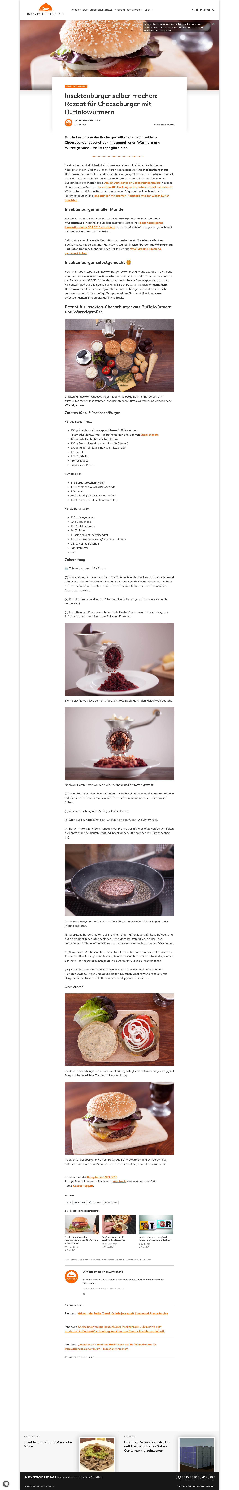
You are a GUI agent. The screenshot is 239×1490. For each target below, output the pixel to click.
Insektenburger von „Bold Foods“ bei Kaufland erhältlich (155, 1238)
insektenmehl (135, 1260)
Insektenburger (98, 1260)
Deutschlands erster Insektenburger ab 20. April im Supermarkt (81, 1240)
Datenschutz (184, 1486)
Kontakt (210, 1486)
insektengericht (117, 1260)
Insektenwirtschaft (40, 1477)
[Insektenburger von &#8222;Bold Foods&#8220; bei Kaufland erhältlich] (156, 1224)
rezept (147, 1260)
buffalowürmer (80, 1260)
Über (147, 10)
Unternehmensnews (101, 10)
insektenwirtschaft (88, 121)
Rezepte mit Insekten (76, 86)
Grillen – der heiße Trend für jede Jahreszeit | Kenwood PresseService (123, 1313)
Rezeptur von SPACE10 (102, 1177)
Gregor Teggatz (83, 1185)
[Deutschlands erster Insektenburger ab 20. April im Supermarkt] (82, 1224)
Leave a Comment (165, 124)
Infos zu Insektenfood (127, 10)
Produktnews (80, 10)
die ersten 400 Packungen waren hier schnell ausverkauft (135, 187)
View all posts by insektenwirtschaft (102, 1288)
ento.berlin (119, 1181)
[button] (6, 1484)
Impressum (198, 1486)
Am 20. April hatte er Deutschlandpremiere (132, 182)
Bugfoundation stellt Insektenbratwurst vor (114, 1238)
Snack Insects (150, 434)
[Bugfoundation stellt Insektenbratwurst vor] (119, 1224)
